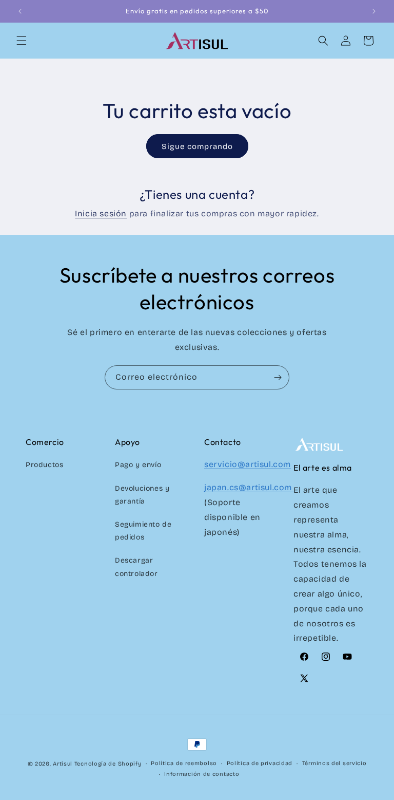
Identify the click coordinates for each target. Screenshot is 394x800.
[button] (21, 40)
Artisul (62, 763)
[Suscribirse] (277, 377)
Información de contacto (201, 774)
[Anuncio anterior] (20, 11)
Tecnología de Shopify (108, 763)
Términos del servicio (334, 763)
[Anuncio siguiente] (374, 11)
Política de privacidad (259, 763)
